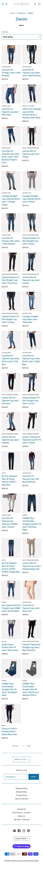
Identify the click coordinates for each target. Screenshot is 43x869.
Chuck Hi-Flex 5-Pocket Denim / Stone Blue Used (9, 731)
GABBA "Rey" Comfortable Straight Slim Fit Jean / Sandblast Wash (9, 689)
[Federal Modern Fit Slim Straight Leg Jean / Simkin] (31, 222)
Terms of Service (21, 799)
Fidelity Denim (28, 106)
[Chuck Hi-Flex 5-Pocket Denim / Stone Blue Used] (11, 713)
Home (12, 13)
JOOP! (4, 473)
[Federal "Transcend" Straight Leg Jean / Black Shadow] (31, 629)
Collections (21, 13)
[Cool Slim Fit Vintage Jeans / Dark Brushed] (11, 54)
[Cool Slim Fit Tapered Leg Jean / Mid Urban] (11, 93)
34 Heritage (6, 67)
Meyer (4, 641)
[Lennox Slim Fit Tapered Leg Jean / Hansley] (11, 421)
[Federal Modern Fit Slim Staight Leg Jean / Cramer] (11, 301)
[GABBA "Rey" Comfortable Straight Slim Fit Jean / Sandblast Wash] (11, 668)
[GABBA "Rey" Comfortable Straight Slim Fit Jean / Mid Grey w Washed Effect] (31, 668)
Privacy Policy (21, 795)
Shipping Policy (21, 788)
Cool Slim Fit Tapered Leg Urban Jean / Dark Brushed (31, 73)
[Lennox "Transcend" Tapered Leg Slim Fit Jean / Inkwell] (31, 421)
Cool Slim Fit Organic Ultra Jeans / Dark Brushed (11, 241)
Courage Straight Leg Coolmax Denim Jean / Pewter (31, 199)
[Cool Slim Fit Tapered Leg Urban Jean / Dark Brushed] (31, 54)
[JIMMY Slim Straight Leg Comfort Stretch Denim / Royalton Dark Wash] (31, 93)
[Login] (35, 4)
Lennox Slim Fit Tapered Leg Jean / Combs (31, 280)
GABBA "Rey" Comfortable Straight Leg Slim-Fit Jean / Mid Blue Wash (31, 524)
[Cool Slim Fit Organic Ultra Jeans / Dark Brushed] (11, 222)
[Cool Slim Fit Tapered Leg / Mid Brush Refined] (31, 460)
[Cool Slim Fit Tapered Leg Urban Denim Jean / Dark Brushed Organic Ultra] (11, 135)
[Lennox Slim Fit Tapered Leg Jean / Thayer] (31, 135)
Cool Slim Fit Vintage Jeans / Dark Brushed (11, 73)
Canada (20, 839)
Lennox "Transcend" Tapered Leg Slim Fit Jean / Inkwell (31, 440)
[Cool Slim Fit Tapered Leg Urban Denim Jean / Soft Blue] (11, 340)
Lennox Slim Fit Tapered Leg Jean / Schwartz (10, 400)
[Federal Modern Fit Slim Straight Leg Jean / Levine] (31, 382)
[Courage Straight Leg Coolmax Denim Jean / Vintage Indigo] (11, 180)
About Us (21, 816)
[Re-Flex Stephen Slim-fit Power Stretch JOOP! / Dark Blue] (11, 460)
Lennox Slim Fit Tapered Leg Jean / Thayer (31, 154)
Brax (3, 726)
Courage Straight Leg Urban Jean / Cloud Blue (30, 319)
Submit (34, 777)
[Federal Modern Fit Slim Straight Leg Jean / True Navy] (11, 262)
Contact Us (21, 809)
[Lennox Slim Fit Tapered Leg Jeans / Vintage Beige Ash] (31, 548)
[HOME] (3, 4)
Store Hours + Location (21, 813)
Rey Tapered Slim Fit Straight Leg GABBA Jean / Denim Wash (11, 608)
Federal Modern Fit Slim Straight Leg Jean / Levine (31, 400)
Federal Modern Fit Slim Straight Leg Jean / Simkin (31, 241)
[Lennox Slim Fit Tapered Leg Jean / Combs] (31, 262)
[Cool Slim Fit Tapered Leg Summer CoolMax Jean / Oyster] (11, 503)
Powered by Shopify (31, 861)
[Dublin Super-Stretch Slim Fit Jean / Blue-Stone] (11, 629)
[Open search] (6, 4)
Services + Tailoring (21, 819)
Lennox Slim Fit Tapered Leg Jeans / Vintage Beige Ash (31, 566)
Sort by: (5, 32)
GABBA (24, 515)
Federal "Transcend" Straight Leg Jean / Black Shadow (31, 647)
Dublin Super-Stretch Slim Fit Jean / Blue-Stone (10, 647)
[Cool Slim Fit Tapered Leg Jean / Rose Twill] (31, 590)
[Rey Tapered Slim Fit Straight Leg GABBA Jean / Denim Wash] (11, 590)
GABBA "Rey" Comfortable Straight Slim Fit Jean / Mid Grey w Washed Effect (30, 689)
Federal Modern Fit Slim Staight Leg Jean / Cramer (10, 319)
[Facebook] (19, 830)
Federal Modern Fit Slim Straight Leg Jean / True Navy (10, 280)
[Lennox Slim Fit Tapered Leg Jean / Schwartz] (11, 382)
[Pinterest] (28, 830)
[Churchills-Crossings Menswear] (21, 3)
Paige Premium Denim (30, 148)
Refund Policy (21, 792)
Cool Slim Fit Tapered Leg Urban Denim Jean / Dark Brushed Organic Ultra (10, 157)
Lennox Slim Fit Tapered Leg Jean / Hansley (10, 440)
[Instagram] (23, 830)
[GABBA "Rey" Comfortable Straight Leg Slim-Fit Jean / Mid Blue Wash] (31, 503)
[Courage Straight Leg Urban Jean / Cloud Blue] (31, 301)
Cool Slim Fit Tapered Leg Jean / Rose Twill (31, 608)
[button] (21, 759)
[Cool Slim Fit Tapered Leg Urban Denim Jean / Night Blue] (31, 340)
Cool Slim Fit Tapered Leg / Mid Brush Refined (30, 479)
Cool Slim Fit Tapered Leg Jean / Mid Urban (10, 112)
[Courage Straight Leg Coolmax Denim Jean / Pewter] (31, 180)
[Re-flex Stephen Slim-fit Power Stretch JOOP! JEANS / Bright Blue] (11, 548)
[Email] (14, 830)
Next (29, 746)
